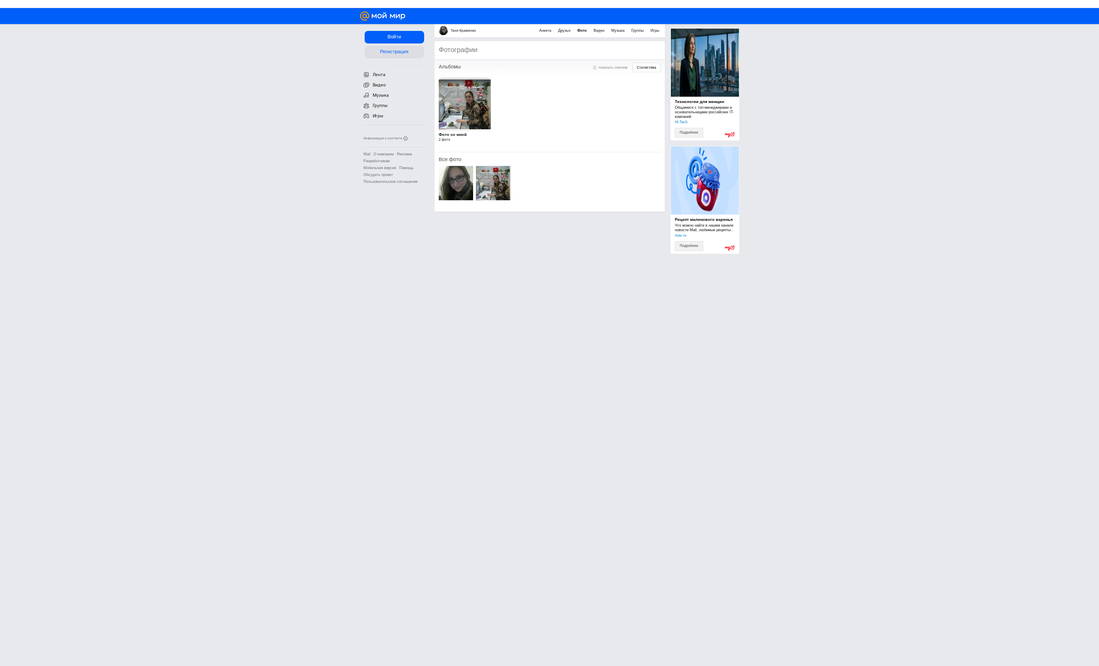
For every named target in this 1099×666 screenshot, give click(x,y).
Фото (582, 30)
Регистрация (394, 51)
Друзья (565, 30)
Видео (600, 30)
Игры (655, 30)
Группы (638, 30)
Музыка (618, 30)
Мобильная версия (379, 168)
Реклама (404, 154)
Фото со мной (453, 134)
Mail (366, 154)
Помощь (406, 168)
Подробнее (689, 132)
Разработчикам (376, 161)
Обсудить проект (378, 175)
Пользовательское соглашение (390, 181)
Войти (394, 36)
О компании (383, 154)
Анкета (545, 30)
